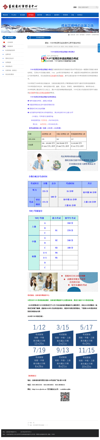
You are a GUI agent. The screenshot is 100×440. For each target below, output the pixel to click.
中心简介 (14, 15)
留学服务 (31, 15)
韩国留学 (10, 46)
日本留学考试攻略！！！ (40, 425)
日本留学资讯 (95, 34)
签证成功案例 (9, 74)
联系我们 (80, 15)
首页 (77, 34)
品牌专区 (8, 54)
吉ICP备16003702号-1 (26, 432)
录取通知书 (8, 66)
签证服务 (22, 15)
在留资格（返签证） (11, 70)
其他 (72, 15)
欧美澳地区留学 (10, 50)
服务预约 (56, 15)
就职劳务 (39, 15)
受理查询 (65, 15)
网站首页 (5, 15)
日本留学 (88, 34)
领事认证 (48, 15)
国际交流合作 (9, 58)
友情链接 (8, 62)
